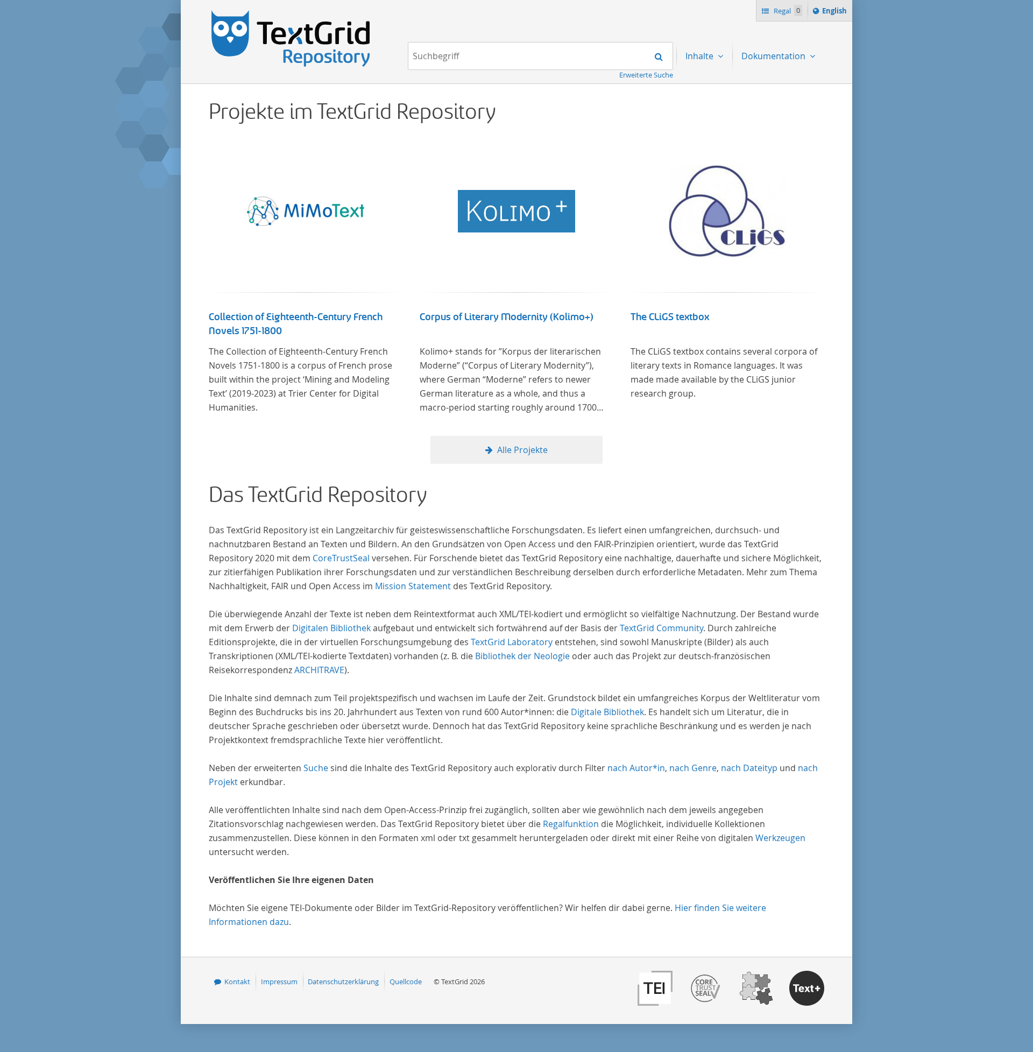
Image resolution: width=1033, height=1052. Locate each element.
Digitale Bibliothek (607, 712)
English (836, 13)
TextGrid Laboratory (512, 642)
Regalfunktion (571, 824)
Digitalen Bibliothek (331, 628)
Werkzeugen (780, 838)
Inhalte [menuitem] (700, 56)
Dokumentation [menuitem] (774, 56)
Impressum (279, 981)
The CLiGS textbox (670, 317)
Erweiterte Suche (646, 75)
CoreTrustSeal (341, 558)
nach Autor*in (636, 768)
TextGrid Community (661, 628)
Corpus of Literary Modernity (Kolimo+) (506, 317)
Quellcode (406, 981)
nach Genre (693, 768)
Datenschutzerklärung (343, 981)
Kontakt (237, 981)
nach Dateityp (749, 768)
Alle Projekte (522, 450)
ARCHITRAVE (319, 670)
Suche (315, 768)
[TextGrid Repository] (291, 14)
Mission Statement (413, 586)
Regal (786, 11)
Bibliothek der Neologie (522, 656)
